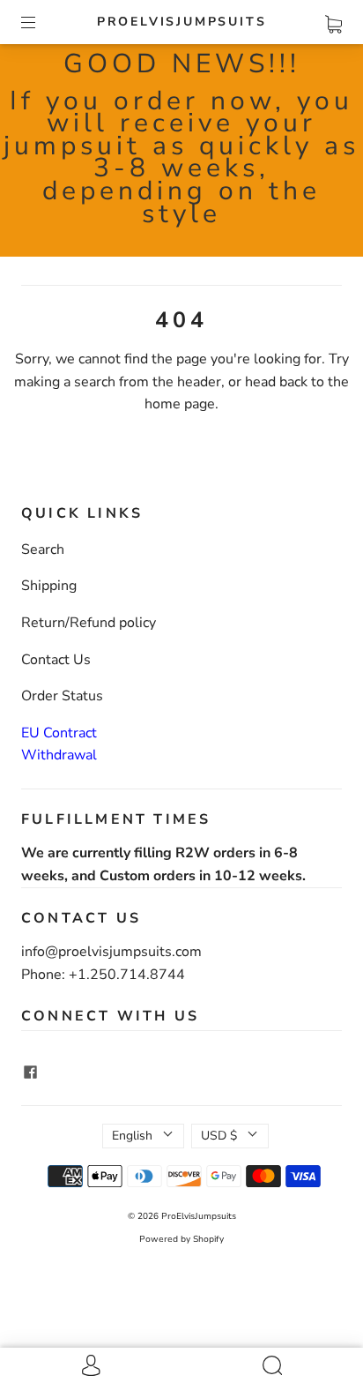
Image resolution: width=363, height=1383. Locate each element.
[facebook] (30, 1071)
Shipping (49, 585)
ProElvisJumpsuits (182, 22)
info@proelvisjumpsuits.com (111, 951)
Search (42, 549)
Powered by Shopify (181, 1239)
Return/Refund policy (88, 622)
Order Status (62, 696)
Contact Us (56, 659)
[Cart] (333, 21)
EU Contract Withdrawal (59, 744)
